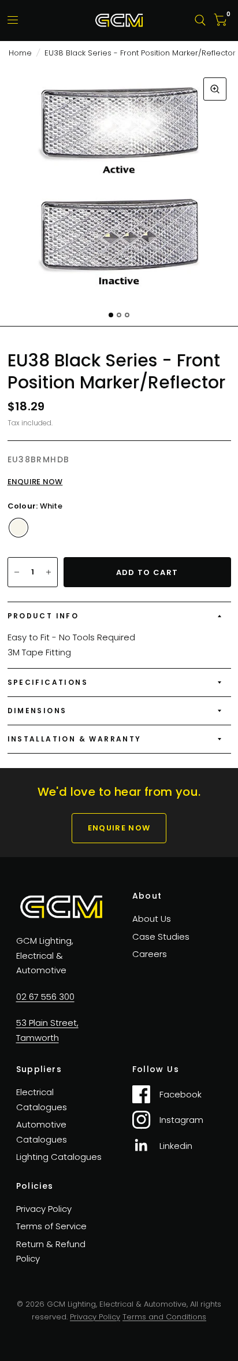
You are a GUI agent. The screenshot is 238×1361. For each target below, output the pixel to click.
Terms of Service (51, 1226)
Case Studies (160, 936)
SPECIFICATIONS (48, 682)
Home (20, 52)
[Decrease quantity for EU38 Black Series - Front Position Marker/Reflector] (16, 572)
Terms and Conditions (164, 1316)
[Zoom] (214, 89)
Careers (149, 954)
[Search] (200, 20)
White (18, 528)
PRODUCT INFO (43, 616)
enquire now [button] (119, 827)
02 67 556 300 (45, 997)
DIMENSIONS (37, 710)
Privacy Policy (44, 1209)
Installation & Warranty (75, 739)
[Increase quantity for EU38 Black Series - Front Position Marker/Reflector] (48, 572)
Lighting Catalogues (59, 1157)
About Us (151, 919)
